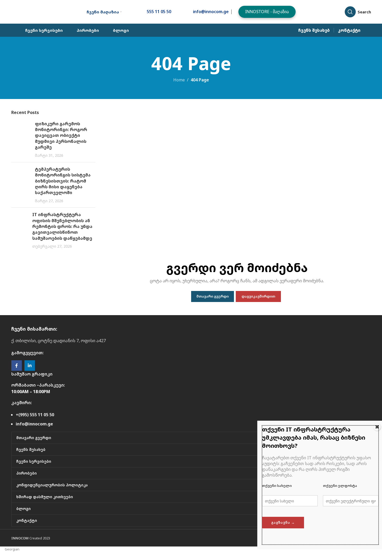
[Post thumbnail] (21, 139)
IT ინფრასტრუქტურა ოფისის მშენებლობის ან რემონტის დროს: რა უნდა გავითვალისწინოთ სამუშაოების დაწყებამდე (62, 226)
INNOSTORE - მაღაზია (267, 11)
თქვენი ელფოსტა (340, 485)
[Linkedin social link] (29, 365)
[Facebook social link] (16, 365)
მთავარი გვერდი (212, 296)
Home (179, 80)
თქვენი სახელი (277, 485)
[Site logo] (40, 11)
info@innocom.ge (34, 424)
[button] (191, 549)
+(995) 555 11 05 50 (35, 415)
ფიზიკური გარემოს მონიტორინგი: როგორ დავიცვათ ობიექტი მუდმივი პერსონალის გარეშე (61, 135)
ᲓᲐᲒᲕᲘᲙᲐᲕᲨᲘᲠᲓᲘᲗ (258, 296)
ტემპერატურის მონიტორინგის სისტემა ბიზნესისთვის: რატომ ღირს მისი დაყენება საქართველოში (63, 181)
